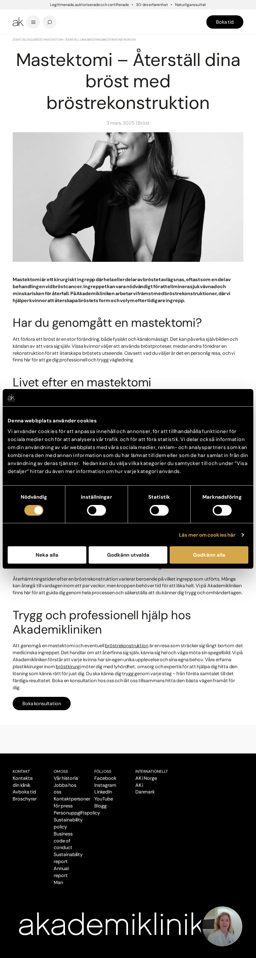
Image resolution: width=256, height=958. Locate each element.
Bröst (38, 40)
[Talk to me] (222, 926)
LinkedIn (103, 792)
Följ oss (102, 771)
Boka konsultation (41, 704)
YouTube (103, 799)
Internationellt (151, 771)
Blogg (28, 40)
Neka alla (47, 555)
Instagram (105, 785)
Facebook (105, 778)
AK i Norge (146, 778)
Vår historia (66, 778)
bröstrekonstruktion (126, 646)
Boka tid (225, 22)
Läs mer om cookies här (207, 535)
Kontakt (21, 771)
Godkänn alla (209, 555)
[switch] (96, 510)
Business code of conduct (63, 841)
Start (17, 40)
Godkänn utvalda (128, 555)
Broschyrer (25, 799)
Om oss (61, 771)
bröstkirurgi (68, 667)
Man (58, 882)
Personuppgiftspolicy (77, 813)
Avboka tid (24, 792)
